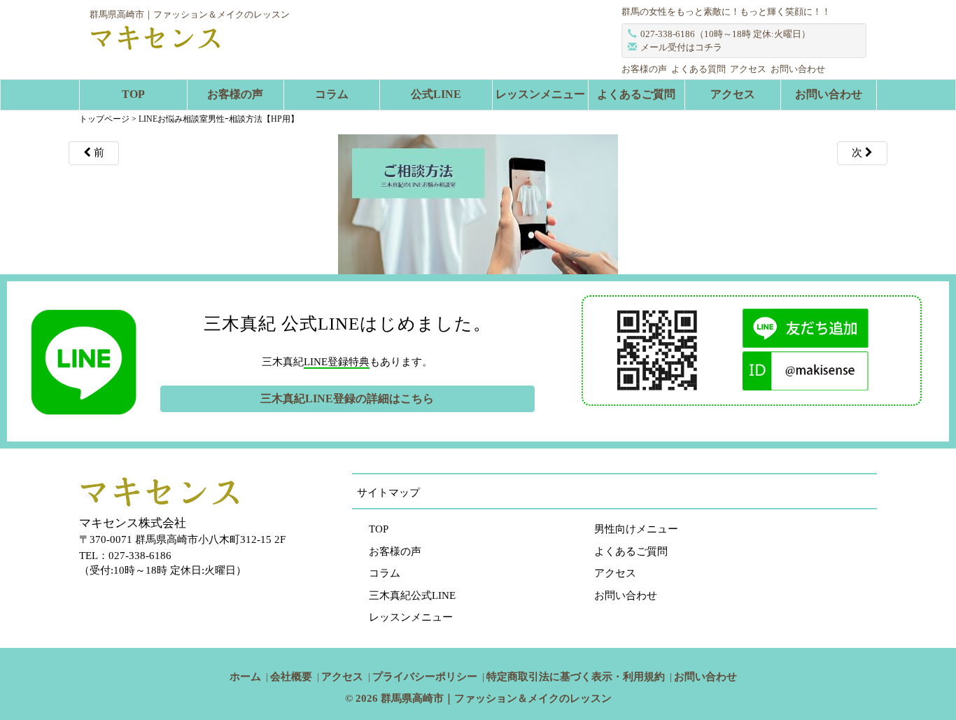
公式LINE (436, 94)
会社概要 (291, 676)
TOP (133, 94)
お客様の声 (644, 69)
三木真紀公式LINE (412, 595)
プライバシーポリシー (424, 676)
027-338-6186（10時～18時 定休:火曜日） (725, 34)
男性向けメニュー (636, 529)
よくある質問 (698, 69)
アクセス (748, 69)
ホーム (245, 676)
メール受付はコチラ (681, 47)
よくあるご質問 (636, 94)
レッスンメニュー (540, 94)
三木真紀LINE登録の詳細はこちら (347, 398)
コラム (332, 94)
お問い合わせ (798, 69)
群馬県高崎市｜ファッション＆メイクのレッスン (496, 698)
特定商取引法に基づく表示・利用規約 (575, 676)
